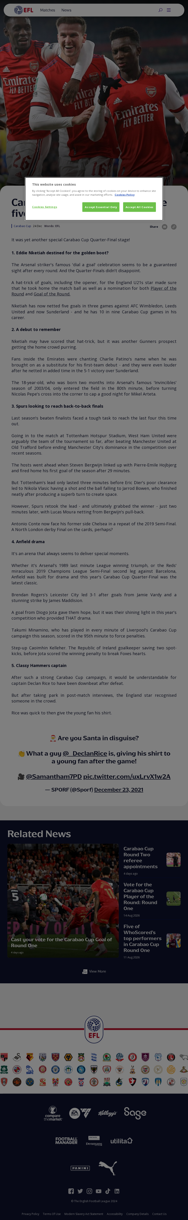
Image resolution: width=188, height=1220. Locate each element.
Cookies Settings (44, 207)
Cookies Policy (125, 194)
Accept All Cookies (139, 207)
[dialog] (94, 198)
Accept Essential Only (101, 207)
